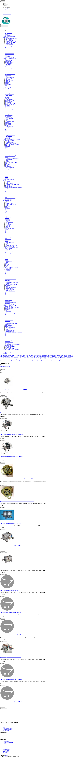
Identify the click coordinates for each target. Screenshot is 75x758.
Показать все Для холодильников (9, 305)
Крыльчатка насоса (9, 151)
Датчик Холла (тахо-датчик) (10, 204)
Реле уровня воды (8, 159)
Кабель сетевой (8, 48)
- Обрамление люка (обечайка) (39, 357)
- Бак (26, 356)
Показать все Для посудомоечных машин (11, 169)
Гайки (6, 312)
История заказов (6, 750)
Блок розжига (8, 61)
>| (3, 720)
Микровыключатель (9, 152)
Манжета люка (8, 213)
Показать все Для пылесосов (8, 179)
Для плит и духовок (9, 40)
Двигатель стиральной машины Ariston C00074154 (11, 679)
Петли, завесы (8, 75)
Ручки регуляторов (9, 80)
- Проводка (15, 358)
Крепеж (6, 209)
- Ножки (31, 357)
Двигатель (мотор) (9, 251)
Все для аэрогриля (8, 129)
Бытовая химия (6, 37)
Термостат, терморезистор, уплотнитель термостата (15, 237)
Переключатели (8, 112)
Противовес (7, 225)
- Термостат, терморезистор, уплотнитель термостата (37, 359)
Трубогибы (7, 341)
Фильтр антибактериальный (10, 302)
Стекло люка (7, 234)
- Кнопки (64, 356)
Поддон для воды (8, 290)
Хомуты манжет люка (9, 242)
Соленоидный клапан (9, 121)
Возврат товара (6, 735)
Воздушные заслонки (9, 94)
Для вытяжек (5, 59)
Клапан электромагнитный (10, 279)
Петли (6, 256)
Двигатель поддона (9, 183)
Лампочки (7, 73)
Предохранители (8, 117)
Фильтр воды (7, 303)
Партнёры (5, 743)
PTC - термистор (8, 90)
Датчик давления (8, 95)
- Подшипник (68, 357)
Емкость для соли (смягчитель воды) (12, 144)
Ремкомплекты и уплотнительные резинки (13, 333)
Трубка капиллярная (9, 340)
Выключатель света (9, 271)
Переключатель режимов (10, 74)
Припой (6, 329)
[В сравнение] (6, 396)
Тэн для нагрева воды (9, 54)
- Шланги (15, 360)
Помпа (6, 221)
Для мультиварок (8, 136)
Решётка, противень (9, 78)
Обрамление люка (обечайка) (11, 215)
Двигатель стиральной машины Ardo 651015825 (10, 657)
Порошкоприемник (9, 222)
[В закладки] (5, 396)
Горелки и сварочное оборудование (12, 313)
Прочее (6, 157)
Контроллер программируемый (11, 282)
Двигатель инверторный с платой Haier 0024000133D (11, 456)
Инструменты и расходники (8, 306)
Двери (6, 182)
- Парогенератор (50, 357)
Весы (6, 310)
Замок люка (7, 206)
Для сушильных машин (7, 248)
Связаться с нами (6, 734)
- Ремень (56, 358)
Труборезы (7, 343)
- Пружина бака (35, 358)
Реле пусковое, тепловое (10, 293)
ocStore (6, 755)
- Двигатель (53, 356)
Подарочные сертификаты (8, 742)
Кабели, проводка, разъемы (10, 104)
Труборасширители (9, 342)
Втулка (6, 250)
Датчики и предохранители (10, 272)
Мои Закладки (6, 751)
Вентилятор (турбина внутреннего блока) (13, 91)
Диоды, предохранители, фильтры (12, 184)
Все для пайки (8, 311)
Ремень (6, 229)
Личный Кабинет (6, 749)
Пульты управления (9, 118)
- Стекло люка (18, 359)
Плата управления (8, 115)
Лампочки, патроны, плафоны (11, 284)
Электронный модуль (9, 57)
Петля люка (7, 219)
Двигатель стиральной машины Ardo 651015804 (10, 612)
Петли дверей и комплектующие (11, 155)
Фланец (6, 241)
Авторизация (7, 10)
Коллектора (7, 321)
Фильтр (6, 125)
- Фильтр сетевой (62, 359)
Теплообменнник (8, 50)
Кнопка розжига (8, 69)
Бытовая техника (6, 32)
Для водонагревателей (7, 46)
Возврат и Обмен (6, 730)
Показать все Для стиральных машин (10, 247)
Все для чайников (8, 131)
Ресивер (6, 294)
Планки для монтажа (9, 114)
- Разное (41, 358)
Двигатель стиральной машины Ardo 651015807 (10, 634)
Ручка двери (7, 79)
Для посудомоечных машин (10, 41)
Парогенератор (8, 217)
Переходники (8, 328)
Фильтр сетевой (8, 240)
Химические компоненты (10, 346)
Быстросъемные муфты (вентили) (12, 307)
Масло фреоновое (8, 325)
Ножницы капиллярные (10, 327)
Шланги (6, 244)
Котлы (6, 34)
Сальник (7, 161)
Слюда (6, 193)
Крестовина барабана (9, 253)
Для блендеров (8, 132)
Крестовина (7, 210)
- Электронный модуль (36, 360)
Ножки (6, 214)
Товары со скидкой (6, 744)
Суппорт (7, 235)
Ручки (6, 160)
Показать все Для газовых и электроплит (11, 88)
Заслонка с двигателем (9, 276)
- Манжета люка (25, 357)
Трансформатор (8, 84)
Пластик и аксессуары (9, 289)
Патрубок (7, 218)
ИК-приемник (8, 102)
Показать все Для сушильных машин (10, 267)
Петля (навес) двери (9, 288)
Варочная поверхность (9, 62)
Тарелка (6, 194)
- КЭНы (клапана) (14, 357)
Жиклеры (7, 66)
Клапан (6, 67)
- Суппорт (23, 359)
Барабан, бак (7, 249)
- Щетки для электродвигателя (24, 360)
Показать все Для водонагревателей (10, 58)
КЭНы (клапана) (8, 211)
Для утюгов (7, 138)
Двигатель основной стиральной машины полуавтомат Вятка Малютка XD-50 (17, 478)
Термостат (7, 83)
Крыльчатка (7, 254)
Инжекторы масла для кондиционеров (13, 316)
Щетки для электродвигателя (11, 245)
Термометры (7, 336)
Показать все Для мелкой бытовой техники (11, 139)
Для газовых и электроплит (8, 60)
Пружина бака (8, 226)
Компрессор (7, 105)
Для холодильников (9, 43)
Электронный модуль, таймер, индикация (13, 87)
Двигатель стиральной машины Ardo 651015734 (10, 590)
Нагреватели (7, 111)
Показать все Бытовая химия (8, 45)
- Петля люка (62, 357)
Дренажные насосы (9, 99)
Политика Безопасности (7, 729)
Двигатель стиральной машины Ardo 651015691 (10, 567)
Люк (6, 212)
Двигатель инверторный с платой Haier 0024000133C (11, 434)
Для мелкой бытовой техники (9, 128)
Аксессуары (7, 141)
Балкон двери (8, 269)
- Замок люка (59, 356)
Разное (6, 76)
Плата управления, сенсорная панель (12, 191)
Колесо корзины (8, 148)
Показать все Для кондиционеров (9, 127)
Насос (6, 153)
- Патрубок (56, 357)
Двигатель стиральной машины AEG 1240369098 (10, 523)
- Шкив (11, 360)
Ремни (6, 260)
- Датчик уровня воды (33, 356)
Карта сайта (5, 737)
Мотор (6, 172)
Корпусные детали (9, 107)
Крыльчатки (7, 108)
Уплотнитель (7, 56)
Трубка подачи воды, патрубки (11, 162)
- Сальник (8, 359)
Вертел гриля (7, 64)
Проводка (7, 223)
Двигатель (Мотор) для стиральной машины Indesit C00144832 (13, 389)
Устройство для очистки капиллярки (12, 344)
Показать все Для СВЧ (7, 199)
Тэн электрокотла (8, 55)
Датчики (7, 96)
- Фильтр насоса (55, 359)
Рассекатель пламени (9, 77)
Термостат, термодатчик (10, 297)
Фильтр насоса (8, 166)
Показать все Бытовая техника (9, 36)
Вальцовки (7, 309)
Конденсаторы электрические (11, 323)
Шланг (6, 177)
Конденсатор (7, 106)
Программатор (8, 224)
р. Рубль (4, 5)
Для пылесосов (6, 170)
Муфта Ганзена (8, 326)
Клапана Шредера (8, 317)
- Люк (19, 357)
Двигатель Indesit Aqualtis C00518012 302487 (9, 412)
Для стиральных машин (10, 42)
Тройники (7, 338)
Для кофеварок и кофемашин (11, 38)
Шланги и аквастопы (9, 167)
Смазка (6, 233)
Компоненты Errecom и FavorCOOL (12, 322)
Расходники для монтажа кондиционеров (13, 332)
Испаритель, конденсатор (10, 103)
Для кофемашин (8, 133)
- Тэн (49, 359)
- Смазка (12, 359)
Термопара (7, 82)
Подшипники (8, 116)
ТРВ (6, 299)
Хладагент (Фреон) (9, 347)
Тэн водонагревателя (9, 53)
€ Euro (4, 3)
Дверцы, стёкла (8, 65)
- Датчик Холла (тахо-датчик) (44, 356)
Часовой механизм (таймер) (10, 198)
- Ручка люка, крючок (62, 358)
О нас (4, 727)
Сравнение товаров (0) (5, 366)
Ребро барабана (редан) (9, 228)
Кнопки (6, 147)
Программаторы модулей (10, 330)
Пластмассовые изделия (10, 156)
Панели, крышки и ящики (10, 287)
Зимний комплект (8, 101)
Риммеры (7, 334)
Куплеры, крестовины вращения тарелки (13, 187)
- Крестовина (7, 357)
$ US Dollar (5, 4)
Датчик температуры (9, 142)
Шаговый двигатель (9, 126)
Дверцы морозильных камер (11, 274)
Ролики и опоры (8, 261)
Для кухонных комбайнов (10, 135)
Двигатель (7, 97)
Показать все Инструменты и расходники (11, 349)
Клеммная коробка (9, 68)
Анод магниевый (8, 47)
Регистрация (7, 9)
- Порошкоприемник (7, 358)
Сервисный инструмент (10, 335)
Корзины (7, 149)
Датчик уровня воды (9, 203)
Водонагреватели (8, 33)
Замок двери (7, 145)
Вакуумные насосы (9, 308)
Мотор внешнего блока (9, 109)
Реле (6, 120)
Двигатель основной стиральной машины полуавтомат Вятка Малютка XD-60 (17, 501)
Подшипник (7, 220)
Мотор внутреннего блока (10, 110)
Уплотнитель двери (9, 86)
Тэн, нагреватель (8, 300)
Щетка (6, 178)
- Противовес (28, 358)
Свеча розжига (8, 81)
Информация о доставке (7, 728)
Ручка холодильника (9, 295)
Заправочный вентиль (9, 100)
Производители (6, 741)
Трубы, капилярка (8, 124)
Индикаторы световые (9, 315)
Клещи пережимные (9, 320)
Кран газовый (8, 71)
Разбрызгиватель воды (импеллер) (12, 158)
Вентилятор (7, 181)
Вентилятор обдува (9, 63)
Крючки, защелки (8, 186)
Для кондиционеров (7, 89)
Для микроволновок (9, 39)
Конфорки (7, 70)
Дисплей (7, 98)
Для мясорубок (8, 137)
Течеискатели (8, 337)
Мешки (6, 171)
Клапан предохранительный (11, 49)
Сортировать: (3, 369)
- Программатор (21, 358)
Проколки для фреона (9, 331)
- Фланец (69, 359)
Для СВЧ (4, 180)
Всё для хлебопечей (9, 130)
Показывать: (2, 371)
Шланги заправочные (9, 348)
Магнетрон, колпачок (9, 189)
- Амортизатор (22, 356)
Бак (6, 202)
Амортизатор (7, 201)
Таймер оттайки (8, 296)
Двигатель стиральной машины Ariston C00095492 (11, 701)
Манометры (7, 324)
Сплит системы (8, 35)
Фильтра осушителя (9, 345)
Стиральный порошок (9, 44)
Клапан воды (7, 146)
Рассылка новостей (6, 752)
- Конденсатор (70, 356)
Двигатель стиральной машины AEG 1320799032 (10, 545)
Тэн (6, 85)
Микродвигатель (8, 285)
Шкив (6, 243)
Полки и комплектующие (10, 291)
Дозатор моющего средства (10, 143)
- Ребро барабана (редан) (48, 358)
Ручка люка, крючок (9, 230)
